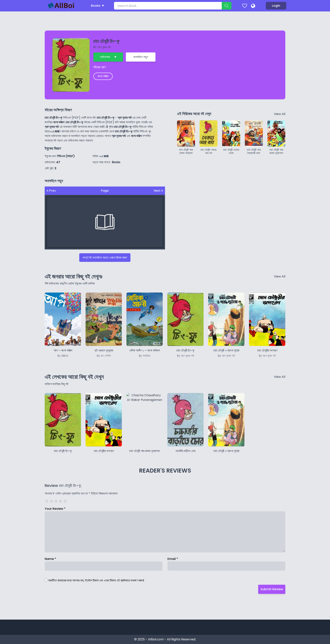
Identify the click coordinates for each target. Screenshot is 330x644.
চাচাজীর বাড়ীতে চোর (185, 451)
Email (172, 559)
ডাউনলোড (105, 57)
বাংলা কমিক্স (103, 76)
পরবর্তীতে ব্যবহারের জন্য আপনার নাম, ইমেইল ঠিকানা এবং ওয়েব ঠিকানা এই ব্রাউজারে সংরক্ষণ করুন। (96, 580)
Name (50, 559)
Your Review (55, 509)
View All (279, 114)
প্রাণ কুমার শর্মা (104, 47)
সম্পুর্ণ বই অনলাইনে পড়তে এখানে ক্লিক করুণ (105, 257)
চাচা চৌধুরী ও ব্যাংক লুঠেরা (226, 451)
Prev (52, 190)
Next (157, 190)
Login (276, 5)
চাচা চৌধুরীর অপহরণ (104, 451)
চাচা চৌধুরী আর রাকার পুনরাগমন (144, 451)
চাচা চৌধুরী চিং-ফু (63, 451)
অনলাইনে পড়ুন (140, 57)
